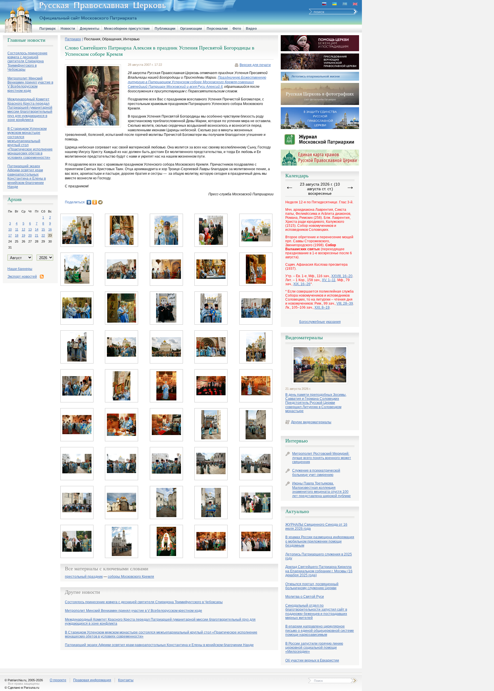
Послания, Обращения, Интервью (112, 39)
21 (36, 235)
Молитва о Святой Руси (304, 597)
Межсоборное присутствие (127, 29)
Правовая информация (92, 680)
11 (16, 229)
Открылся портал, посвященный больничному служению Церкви (311, 586)
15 (43, 229)
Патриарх (47, 29)
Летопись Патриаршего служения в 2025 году (318, 556)
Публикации (165, 29)
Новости (68, 29)
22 (43, 235)
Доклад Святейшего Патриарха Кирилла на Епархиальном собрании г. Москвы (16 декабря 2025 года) (318, 571)
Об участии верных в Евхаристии (312, 660)
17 (10, 235)
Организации (191, 29)
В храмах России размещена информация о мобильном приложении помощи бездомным (319, 541)
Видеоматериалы (304, 337)
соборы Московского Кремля (131, 577)
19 (23, 235)
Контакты (126, 680)
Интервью (296, 441)
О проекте (58, 680)
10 (10, 229)
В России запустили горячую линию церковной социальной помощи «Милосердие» (314, 648)
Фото (236, 29)
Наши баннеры (19, 269)
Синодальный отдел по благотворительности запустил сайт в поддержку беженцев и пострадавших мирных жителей (316, 611)
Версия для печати (255, 65)
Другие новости (82, 592)
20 (30, 235)
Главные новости (26, 40)
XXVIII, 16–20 (341, 276)
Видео (251, 29)
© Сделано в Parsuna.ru (22, 687)
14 (36, 229)
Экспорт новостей (22, 277)
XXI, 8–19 (322, 307)
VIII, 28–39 (344, 303)
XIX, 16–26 (301, 284)
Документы (89, 29)
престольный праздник (84, 577)
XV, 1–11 (329, 280)
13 (30, 229)
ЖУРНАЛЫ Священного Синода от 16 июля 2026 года (316, 527)
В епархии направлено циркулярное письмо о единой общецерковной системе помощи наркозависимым (319, 630)
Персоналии (217, 29)
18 (16, 235)
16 (50, 229)
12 (23, 229)
